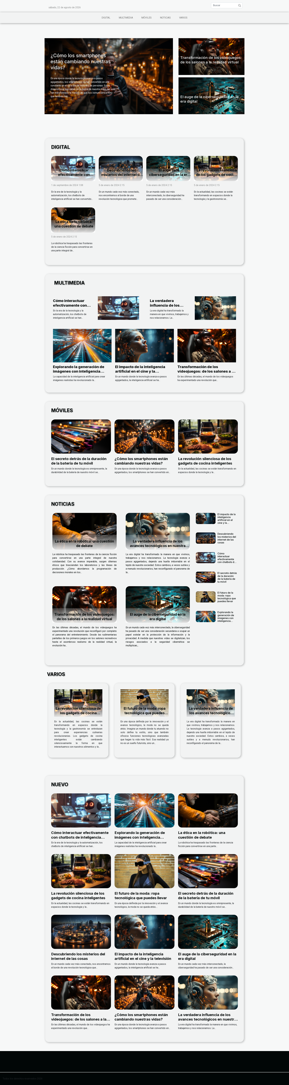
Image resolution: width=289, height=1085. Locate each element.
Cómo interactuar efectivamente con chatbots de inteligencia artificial (74, 177)
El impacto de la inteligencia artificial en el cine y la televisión (140, 371)
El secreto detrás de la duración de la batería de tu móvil (79, 461)
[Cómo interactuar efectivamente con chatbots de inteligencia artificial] (118, 307)
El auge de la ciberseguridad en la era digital (169, 174)
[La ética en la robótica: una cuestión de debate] (84, 531)
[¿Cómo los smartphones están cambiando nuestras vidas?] (144, 436)
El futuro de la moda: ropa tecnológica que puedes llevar (227, 597)
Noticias (165, 17)
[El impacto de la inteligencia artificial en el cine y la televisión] (144, 345)
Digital (106, 17)
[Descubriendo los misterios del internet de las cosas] (205, 538)
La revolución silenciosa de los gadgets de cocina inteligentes (216, 174)
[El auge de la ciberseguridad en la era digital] (158, 604)
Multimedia (126, 17)
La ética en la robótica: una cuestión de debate (73, 224)
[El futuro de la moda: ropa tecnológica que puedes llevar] (205, 597)
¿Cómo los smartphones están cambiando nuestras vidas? (81, 61)
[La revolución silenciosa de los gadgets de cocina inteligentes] (208, 436)
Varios (183, 17)
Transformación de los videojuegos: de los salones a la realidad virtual (211, 59)
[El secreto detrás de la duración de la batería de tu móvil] (81, 436)
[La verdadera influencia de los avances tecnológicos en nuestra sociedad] (215, 307)
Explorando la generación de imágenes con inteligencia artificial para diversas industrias (78, 374)
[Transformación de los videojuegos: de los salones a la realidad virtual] (206, 345)
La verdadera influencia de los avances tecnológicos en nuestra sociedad (170, 308)
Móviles (146, 17)
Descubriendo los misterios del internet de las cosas (121, 174)
